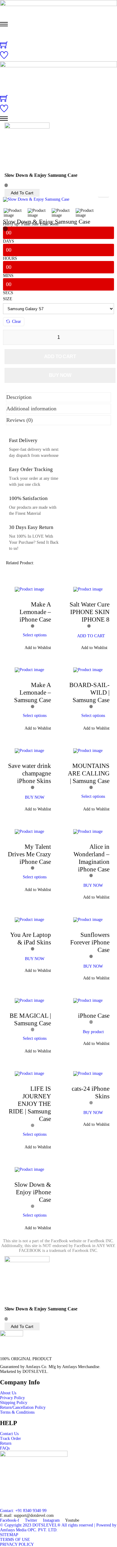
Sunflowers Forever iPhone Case (90, 942)
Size (7, 299)
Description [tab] (19, 397)
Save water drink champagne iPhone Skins (29, 773)
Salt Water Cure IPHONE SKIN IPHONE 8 (90, 612)
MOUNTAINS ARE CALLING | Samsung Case (89, 773)
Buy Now (60, 375)
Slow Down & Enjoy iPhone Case (32, 1192)
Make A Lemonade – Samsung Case (32, 692)
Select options (34, 635)
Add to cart (60, 356)
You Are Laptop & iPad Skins (30, 938)
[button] (34, 648)
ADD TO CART (91, 636)
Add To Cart (22, 192)
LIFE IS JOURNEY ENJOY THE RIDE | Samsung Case (30, 1103)
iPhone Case (94, 1015)
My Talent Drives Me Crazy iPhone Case (29, 854)
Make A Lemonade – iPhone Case (35, 612)
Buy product (93, 1032)
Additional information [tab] (31, 409)
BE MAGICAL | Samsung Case (30, 1019)
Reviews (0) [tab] (19, 420)
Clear (16, 321)
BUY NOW (34, 797)
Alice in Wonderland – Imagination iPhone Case (92, 858)
